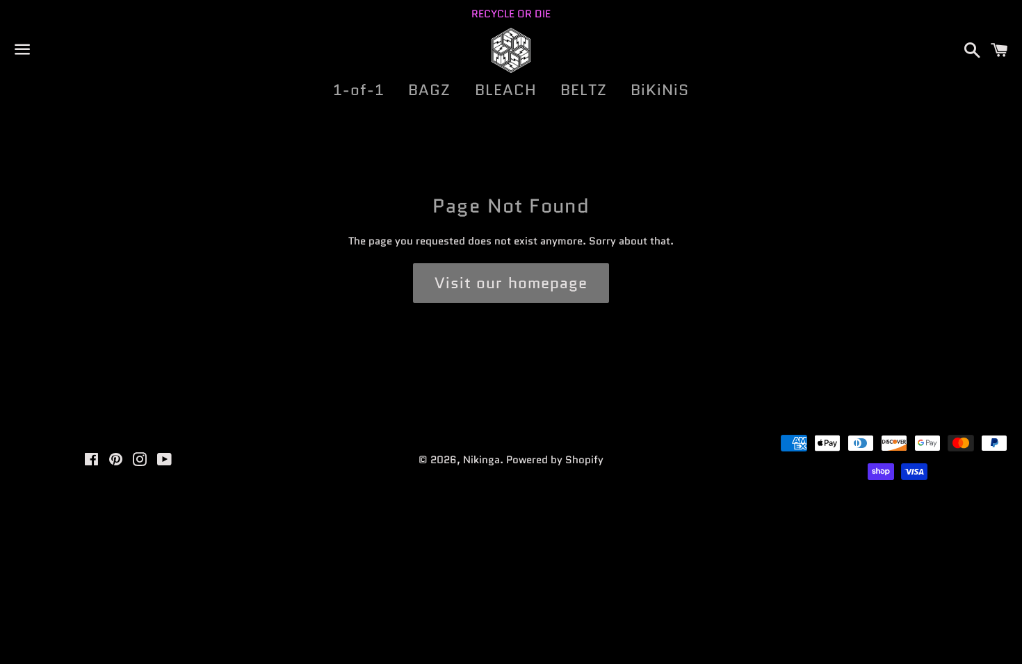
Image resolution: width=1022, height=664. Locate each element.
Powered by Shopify (554, 459)
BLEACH (506, 90)
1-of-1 (359, 90)
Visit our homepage (511, 283)
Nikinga (481, 459)
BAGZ (429, 90)
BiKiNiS (660, 90)
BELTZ (583, 90)
